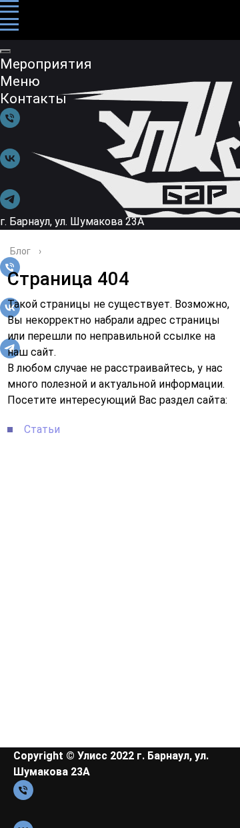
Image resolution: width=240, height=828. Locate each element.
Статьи (42, 429)
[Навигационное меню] (9, 6)
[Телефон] (23, 796)
